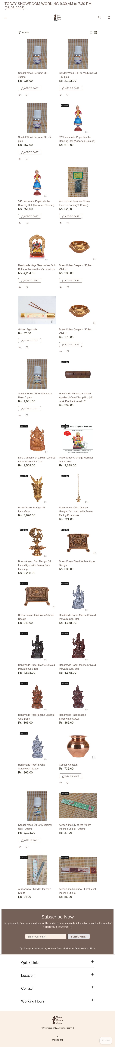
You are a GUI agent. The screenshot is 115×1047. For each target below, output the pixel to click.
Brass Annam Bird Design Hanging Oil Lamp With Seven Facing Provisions (76, 511)
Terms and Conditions (85, 948)
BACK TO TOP (57, 1040)
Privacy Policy (63, 948)
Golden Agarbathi (27, 329)
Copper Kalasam (68, 764)
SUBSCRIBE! (78, 936)
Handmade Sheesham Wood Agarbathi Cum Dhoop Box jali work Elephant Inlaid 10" (76, 397)
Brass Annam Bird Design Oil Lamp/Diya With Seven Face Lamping (34, 565)
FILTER (25, 32)
